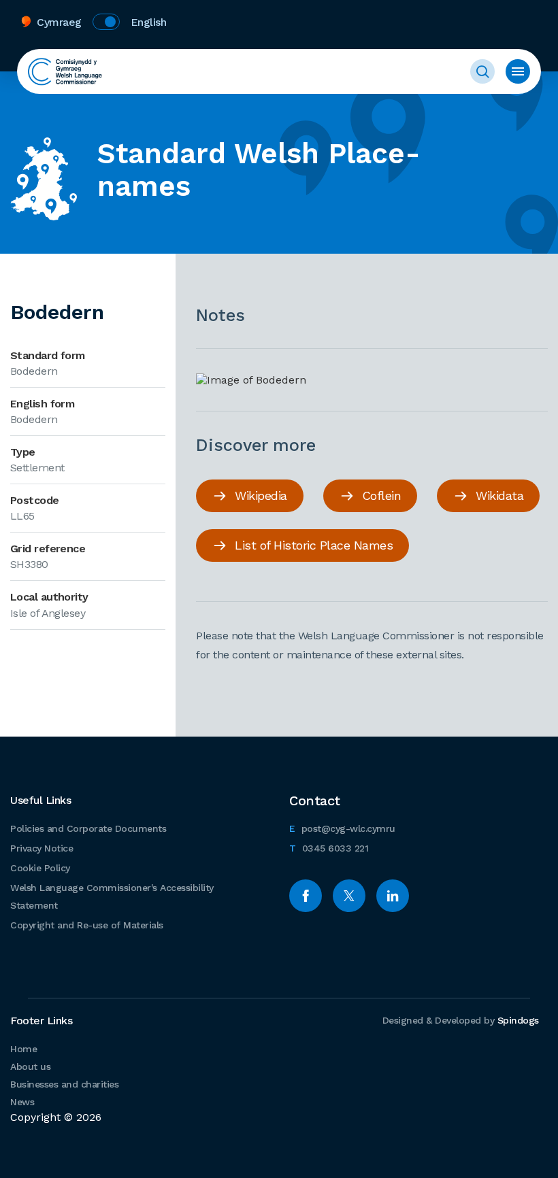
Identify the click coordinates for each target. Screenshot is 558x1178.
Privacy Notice (41, 848)
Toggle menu (518, 71)
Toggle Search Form (482, 71)
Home (23, 1048)
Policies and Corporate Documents (88, 828)
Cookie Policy (40, 867)
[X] (349, 895)
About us (30, 1066)
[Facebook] (305, 895)
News (22, 1101)
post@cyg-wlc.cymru (342, 828)
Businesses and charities (64, 1084)
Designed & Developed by (460, 1020)
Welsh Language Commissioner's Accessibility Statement (112, 896)
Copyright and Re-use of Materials (86, 925)
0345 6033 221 (328, 848)
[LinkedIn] (392, 895)
